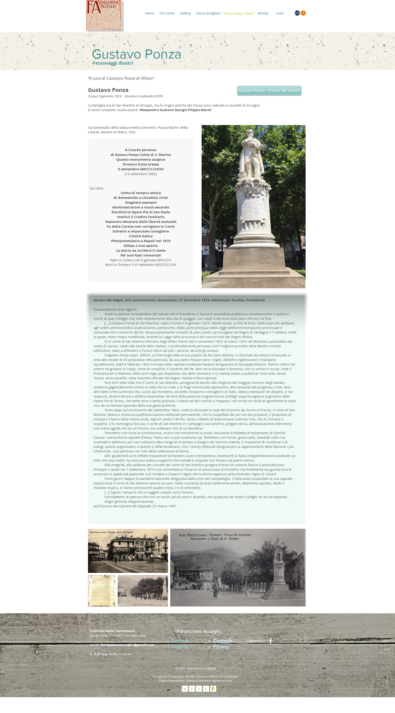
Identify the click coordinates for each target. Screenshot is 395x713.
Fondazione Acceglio (199, 631)
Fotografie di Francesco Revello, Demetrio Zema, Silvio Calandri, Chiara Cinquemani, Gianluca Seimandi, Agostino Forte (195, 678)
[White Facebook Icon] (270, 640)
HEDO (212, 668)
